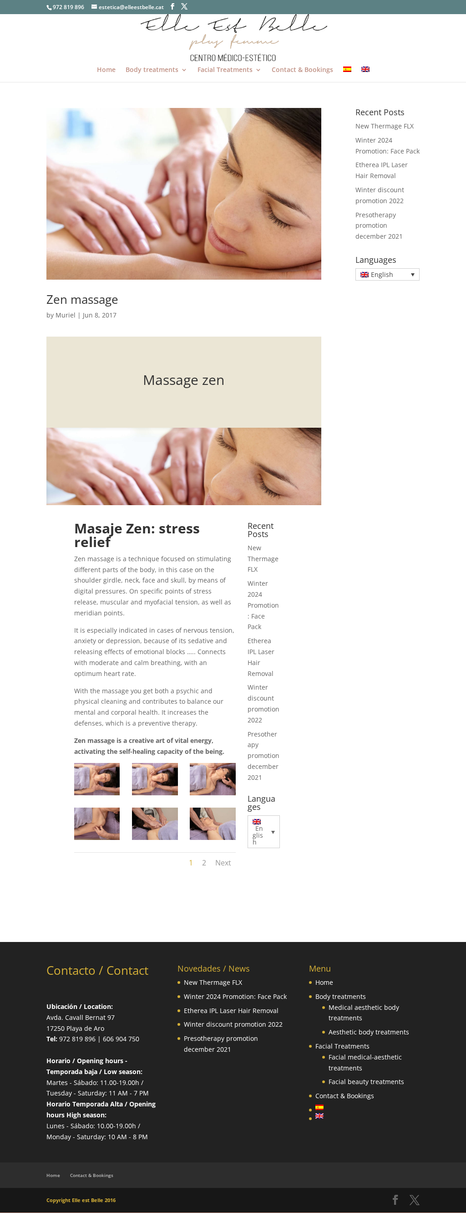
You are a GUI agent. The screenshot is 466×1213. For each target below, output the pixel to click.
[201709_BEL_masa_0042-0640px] (155, 795)
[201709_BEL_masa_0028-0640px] (155, 839)
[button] (264, 831)
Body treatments (152, 70)
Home (106, 70)
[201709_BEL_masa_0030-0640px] (213, 839)
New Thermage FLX (263, 558)
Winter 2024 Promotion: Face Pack (263, 605)
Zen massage (82, 299)
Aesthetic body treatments (369, 1032)
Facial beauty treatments (366, 1081)
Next (223, 863)
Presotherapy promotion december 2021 (263, 756)
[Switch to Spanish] (347, 74)
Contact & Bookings (302, 70)
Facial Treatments (225, 70)
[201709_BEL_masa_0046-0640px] (213, 795)
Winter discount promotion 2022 (233, 1024)
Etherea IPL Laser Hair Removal (231, 1010)
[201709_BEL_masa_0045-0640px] (97, 839)
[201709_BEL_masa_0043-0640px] (97, 795)
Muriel (66, 315)
